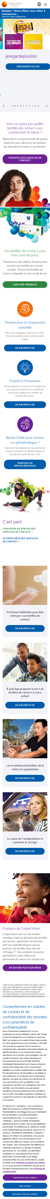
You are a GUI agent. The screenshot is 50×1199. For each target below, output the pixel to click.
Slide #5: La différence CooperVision (23, 105)
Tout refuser (25, 1185)
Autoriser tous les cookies (25, 1194)
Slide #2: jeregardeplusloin (14, 105)
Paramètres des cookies (25, 1177)
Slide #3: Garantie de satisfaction (17, 105)
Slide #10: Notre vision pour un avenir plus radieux (38, 105)
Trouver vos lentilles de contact (25, 159)
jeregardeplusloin (18, 55)
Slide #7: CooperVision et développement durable (29, 105)
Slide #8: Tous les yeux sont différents (32, 105)
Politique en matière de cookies (30, 1162)
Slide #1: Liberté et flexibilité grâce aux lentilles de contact (11, 105)
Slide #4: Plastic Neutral (20, 105)
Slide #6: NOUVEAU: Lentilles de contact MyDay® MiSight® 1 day (26, 105)
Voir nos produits (25, 284)
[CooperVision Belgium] (25, 4)
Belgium (39, 4)
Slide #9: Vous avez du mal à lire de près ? (35, 105)
